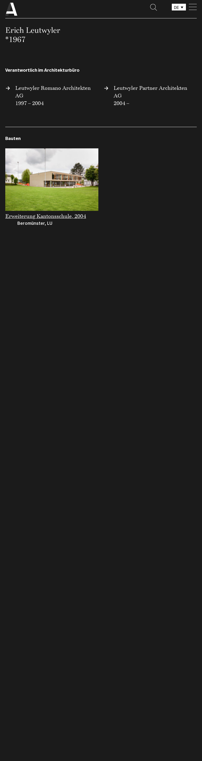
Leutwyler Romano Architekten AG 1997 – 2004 (53, 95)
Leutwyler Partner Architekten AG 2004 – (150, 95)
